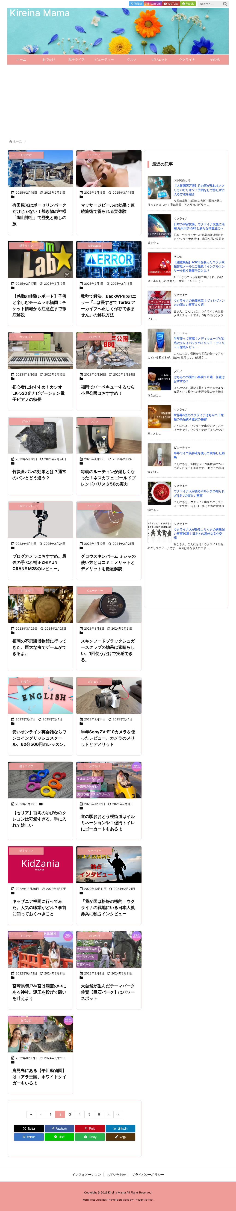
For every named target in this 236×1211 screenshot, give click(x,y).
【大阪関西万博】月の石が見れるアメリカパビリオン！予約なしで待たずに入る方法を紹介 (199, 190)
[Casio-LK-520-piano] (40, 350)
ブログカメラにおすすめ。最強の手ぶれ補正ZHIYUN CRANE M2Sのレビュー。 (39, 562)
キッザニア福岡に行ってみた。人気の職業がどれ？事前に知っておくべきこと (39, 907)
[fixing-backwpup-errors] (109, 259)
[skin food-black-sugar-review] (109, 604)
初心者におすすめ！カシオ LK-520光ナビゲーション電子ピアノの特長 (38, 393)
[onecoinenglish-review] (40, 695)
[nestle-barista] (109, 435)
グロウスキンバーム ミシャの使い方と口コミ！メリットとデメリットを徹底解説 (108, 562)
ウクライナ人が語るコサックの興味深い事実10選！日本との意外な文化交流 (199, 533)
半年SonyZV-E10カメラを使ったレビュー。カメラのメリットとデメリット (108, 738)
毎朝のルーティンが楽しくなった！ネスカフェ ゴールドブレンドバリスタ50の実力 (108, 477)
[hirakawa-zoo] (40, 1034)
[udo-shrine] (40, 949)
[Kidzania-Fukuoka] (40, 864)
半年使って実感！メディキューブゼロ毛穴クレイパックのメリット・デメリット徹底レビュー (199, 343)
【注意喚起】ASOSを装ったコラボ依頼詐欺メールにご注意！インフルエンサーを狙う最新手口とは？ (199, 266)
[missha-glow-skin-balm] (109, 519)
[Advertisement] (118, 99)
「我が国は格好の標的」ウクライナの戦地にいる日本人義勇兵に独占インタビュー (108, 907)
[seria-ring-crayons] (40, 780)
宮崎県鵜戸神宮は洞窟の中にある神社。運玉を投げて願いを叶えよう (39, 992)
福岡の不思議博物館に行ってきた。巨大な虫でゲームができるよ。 (39, 647)
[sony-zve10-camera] (109, 695)
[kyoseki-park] (109, 949)
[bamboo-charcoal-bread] (40, 435)
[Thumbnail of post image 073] (109, 864)
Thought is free (143, 1199)
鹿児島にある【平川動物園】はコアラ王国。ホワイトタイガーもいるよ (39, 1076)
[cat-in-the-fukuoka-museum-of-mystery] (40, 604)
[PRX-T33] (109, 168)
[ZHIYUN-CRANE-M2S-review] (40, 519)
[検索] (225, 4)
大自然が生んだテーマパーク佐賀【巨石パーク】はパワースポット (108, 992)
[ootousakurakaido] (109, 780)
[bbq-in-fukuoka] (109, 350)
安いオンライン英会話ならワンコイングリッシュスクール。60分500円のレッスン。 (40, 738)
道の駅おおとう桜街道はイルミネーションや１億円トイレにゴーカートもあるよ (108, 822)
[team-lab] (40, 259)
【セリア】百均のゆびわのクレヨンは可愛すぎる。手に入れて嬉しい (39, 819)
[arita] (40, 168)
